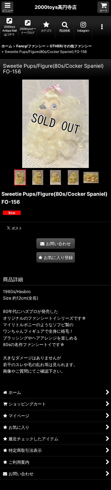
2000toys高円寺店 (56, 7)
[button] (7, 7)
